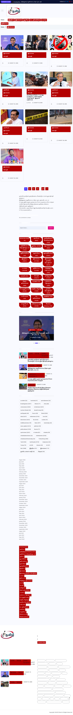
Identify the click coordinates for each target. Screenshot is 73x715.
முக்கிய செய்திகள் (48, 291)
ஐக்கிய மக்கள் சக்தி (27, 451)
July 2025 (21, 485)
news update (25, 426)
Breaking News (25, 239)
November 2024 (23, 501)
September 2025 (23, 481)
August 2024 (22, 507)
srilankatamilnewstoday (27, 439)
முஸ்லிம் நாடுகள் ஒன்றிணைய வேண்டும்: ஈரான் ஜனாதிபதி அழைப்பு (36, 197)
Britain (37, 404)
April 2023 (21, 539)
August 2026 (22, 460)
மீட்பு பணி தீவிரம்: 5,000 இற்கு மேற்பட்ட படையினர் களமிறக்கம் (20, 686)
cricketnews (39, 407)
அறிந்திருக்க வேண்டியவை (48, 240)
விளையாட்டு (36, 305)
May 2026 (21, 466)
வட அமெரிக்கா (35, 20)
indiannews (34, 416)
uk (31, 445)
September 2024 (23, 505)
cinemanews (25, 407)
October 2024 (22, 503)
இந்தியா (11, 20)
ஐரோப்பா (4, 23)
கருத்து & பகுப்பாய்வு (48, 270)
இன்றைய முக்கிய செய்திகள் (48, 262)
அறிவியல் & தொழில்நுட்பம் (25, 248)
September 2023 (23, 529)
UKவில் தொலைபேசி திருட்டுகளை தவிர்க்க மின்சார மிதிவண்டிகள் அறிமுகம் (34, 205)
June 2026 (21, 464)
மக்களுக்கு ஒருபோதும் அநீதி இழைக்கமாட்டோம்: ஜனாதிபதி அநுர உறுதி (10, 99)
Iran (45, 416)
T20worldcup (43, 439)
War (23, 448)
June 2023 (21, 535)
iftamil (44, 413)
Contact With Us (42, 639)
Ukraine (39, 445)
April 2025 (21, 491)
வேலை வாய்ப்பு (48, 305)
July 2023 (21, 533)
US (48, 445)
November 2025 (23, 478)
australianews (46, 400)
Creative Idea (41, 642)
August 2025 (22, 483)
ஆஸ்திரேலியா (48, 254)
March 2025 (22, 493)
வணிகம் (48, 296)
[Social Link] (71, 2)
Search (51, 228)
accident (23, 400)
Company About (42, 636)
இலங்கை (19, 20)
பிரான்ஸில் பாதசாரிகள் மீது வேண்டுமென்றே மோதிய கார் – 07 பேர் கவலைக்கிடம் (36, 209)
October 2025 (22, 479)
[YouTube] (69, 2)
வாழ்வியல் (24, 305)
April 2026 (21, 468)
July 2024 (21, 509)
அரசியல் (36, 239)
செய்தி (36, 277)
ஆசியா (26, 20)
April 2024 (21, 515)
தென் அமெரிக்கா (25, 283)
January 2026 (22, 474)
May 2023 (21, 537)
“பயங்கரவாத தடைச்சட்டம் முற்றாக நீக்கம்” (35, 59)
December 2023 (23, 523)
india (23, 416)
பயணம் (36, 281)
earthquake (24, 413)
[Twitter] (67, 2)
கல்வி (24, 276)
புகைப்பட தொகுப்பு (48, 283)
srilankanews (41, 435)
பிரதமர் (41, 451)
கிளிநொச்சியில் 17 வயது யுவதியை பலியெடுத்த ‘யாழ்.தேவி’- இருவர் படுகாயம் (35, 97)
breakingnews (25, 404)
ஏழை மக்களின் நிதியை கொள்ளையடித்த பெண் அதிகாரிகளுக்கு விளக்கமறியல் (59, 135)
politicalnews (25, 429)
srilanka (46, 432)
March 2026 (22, 470)
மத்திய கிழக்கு (36, 290)
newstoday (48, 423)
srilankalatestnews (26, 435)
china (46, 404)
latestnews (25, 419)
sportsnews (25, 432)
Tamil (23, 442)
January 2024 (22, 521)
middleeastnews (25, 423)
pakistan (37, 426)
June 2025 (21, 487)
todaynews (46, 442)
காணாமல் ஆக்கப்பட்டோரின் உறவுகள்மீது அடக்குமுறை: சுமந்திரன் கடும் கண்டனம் (60, 99)
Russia (37, 429)
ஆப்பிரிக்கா (48, 247)
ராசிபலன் (24, 297)
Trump (23, 445)
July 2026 (21, 462)
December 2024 (23, 499)
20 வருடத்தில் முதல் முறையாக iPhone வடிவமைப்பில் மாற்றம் (37, 1)
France (35, 413)
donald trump (38, 410)
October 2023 (22, 527)
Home (2, 20)
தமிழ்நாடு (48, 277)
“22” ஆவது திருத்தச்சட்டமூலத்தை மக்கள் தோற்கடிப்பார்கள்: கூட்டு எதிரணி (10, 138)
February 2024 (23, 519)
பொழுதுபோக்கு (25, 290)
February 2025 (23, 495)
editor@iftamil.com (7, 648)
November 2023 (23, 525)
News (37, 423)
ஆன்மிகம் (36, 254)
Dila (5, 63)
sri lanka (36, 432)
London (45, 419)
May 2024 (21, 513)
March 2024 (22, 517)
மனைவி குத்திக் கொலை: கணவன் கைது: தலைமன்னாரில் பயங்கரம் (36, 134)
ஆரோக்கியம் (24, 254)
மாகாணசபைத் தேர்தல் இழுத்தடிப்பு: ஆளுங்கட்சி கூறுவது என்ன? (10, 173)
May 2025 (21, 489)
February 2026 (23, 472)
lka (35, 419)
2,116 (43, 189)
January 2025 (22, 497)
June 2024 (21, 511)
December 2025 (23, 476)
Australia (34, 400)
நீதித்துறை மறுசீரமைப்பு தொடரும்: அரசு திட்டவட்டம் (11, 59)
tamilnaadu (34, 442)
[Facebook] (65, 2)
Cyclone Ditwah (25, 410)
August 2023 (22, 531)
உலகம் (44, 20)
